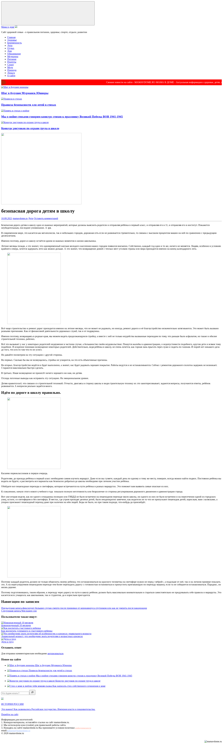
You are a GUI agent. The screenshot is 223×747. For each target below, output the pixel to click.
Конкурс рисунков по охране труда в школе (30, 128)
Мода (10, 67)
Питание (11, 59)
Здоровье (12, 40)
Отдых (10, 48)
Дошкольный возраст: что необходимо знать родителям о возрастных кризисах (42, 636)
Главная (11, 37)
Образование (14, 53)
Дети (9, 45)
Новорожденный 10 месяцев (16, 625)
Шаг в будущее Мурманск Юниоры (24, 93)
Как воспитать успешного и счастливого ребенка (26, 631)
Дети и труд (7, 642)
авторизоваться (55, 653)
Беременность (14, 42)
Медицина (12, 56)
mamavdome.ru (20, 218)
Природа (11, 70)
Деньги (11, 73)
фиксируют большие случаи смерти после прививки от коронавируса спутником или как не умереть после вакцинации (74, 608)
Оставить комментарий (46, 218)
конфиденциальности (83, 728)
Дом (9, 51)
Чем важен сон (19, 611)
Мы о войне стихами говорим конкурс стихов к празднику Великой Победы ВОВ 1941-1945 (62, 116)
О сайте (11, 75)
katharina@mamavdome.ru (18, 731)
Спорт (10, 64)
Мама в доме (7, 27)
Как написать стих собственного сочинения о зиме (78, 686)
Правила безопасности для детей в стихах (28, 104)
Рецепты (11, 62)
